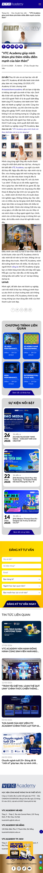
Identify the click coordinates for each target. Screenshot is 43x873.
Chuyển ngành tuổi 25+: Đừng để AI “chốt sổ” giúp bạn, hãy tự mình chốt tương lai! (19, 762)
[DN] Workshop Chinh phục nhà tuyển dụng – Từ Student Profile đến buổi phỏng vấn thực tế (25, 480)
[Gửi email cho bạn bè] (12, 47)
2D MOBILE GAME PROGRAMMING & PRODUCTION (31, 348)
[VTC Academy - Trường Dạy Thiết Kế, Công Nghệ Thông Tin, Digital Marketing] (12, 4)
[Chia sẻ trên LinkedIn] (17, 47)
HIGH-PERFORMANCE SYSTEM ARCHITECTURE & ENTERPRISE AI (11, 377)
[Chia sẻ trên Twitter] (8, 47)
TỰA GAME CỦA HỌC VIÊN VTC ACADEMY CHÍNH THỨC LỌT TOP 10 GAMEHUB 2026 (20, 725)
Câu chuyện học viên (19, 13)
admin (19, 66)
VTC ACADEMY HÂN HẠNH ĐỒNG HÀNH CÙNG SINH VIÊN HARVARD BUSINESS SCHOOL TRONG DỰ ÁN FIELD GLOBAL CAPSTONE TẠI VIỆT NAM (19, 650)
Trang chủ (5, 13)
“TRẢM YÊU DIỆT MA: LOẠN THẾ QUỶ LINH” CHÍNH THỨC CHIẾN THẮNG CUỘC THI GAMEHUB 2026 (21, 687)
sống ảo (15, 267)
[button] (39, 4)
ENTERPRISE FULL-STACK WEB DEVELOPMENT (31, 377)
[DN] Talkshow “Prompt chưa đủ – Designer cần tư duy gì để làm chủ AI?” (25, 521)
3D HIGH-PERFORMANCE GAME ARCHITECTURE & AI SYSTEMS (11, 348)
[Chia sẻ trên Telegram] (21, 47)
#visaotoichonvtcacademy (12, 89)
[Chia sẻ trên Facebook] (4, 47)
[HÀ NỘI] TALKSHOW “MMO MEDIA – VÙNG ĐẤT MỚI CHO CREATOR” (24, 439)
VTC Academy (18, 167)
